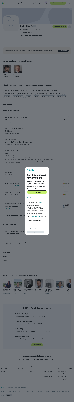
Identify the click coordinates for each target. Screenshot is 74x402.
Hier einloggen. (30, 197)
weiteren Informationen (35, 216)
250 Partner (39, 202)
